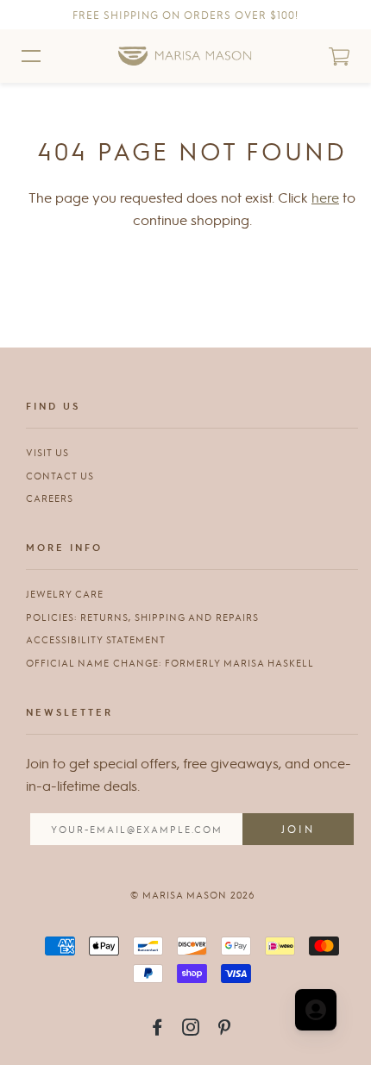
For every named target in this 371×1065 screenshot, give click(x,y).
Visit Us (47, 452)
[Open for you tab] (315, 1010)
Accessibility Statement (96, 639)
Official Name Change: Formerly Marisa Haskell (170, 662)
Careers (49, 498)
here (325, 197)
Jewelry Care (65, 593)
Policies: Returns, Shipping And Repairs (142, 617)
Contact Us (60, 475)
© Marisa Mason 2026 (192, 894)
